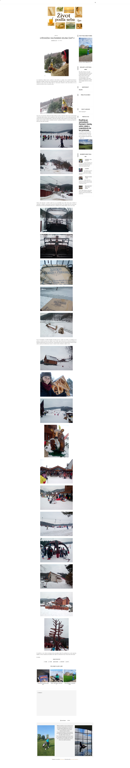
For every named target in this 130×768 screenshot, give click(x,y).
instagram (64, 720)
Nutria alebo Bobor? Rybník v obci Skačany (88, 187)
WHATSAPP (62, 661)
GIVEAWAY (87, 168)
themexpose (62, 759)
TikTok (68, 720)
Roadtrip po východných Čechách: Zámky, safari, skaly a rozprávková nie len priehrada (85, 125)
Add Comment (60, 40)
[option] (43, 677)
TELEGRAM (56, 661)
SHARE (46, 661)
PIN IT (68, 661)
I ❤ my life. (56, 35)
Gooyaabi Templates (74, 759)
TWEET (51, 661)
